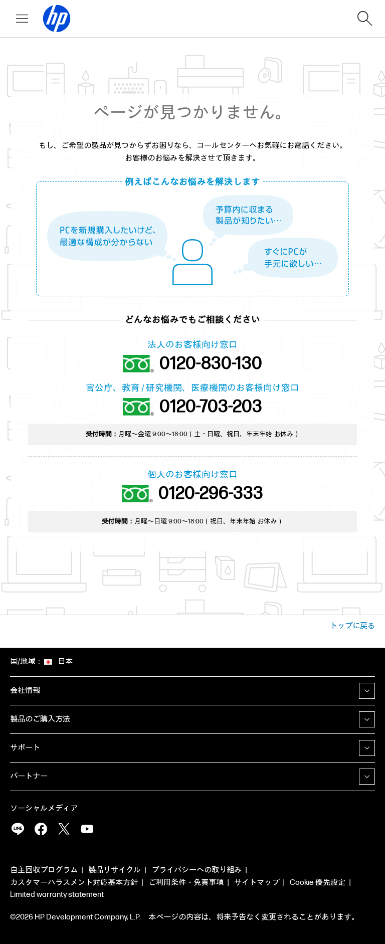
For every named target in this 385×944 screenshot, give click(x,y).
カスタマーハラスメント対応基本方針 (74, 882)
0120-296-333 (210, 493)
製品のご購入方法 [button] (40, 719)
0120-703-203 (210, 407)
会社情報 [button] (25, 690)
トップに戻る (352, 626)
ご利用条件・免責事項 (186, 882)
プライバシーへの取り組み (196, 870)
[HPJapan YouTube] (86, 829)
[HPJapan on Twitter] (63, 829)
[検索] (365, 19)
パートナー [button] (29, 776)
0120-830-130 (210, 363)
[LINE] (17, 829)
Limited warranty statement (57, 894)
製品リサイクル (114, 870)
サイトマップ (256, 882)
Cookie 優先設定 (317, 882)
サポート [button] (25, 747)
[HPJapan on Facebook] (40, 829)
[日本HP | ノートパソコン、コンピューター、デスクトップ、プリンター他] (52, 19)
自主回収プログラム (44, 870)
